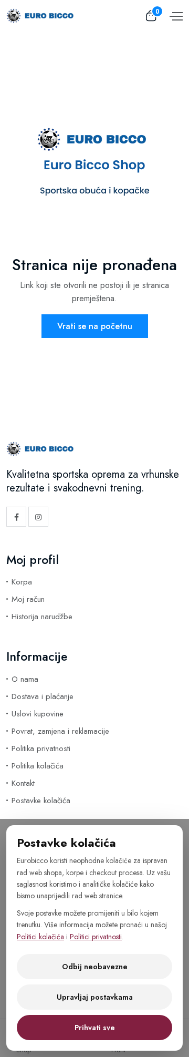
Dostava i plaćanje (43, 696)
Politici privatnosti (96, 936)
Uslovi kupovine (38, 714)
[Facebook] (16, 517)
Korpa (22, 582)
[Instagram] (38, 517)
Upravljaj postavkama (95, 997)
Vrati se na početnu (94, 326)
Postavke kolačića (41, 800)
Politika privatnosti (41, 748)
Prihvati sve (95, 1027)
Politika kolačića (38, 766)
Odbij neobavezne (95, 966)
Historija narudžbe (42, 616)
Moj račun (28, 599)
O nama (25, 679)
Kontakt (23, 783)
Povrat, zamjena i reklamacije (60, 731)
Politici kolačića (40, 936)
